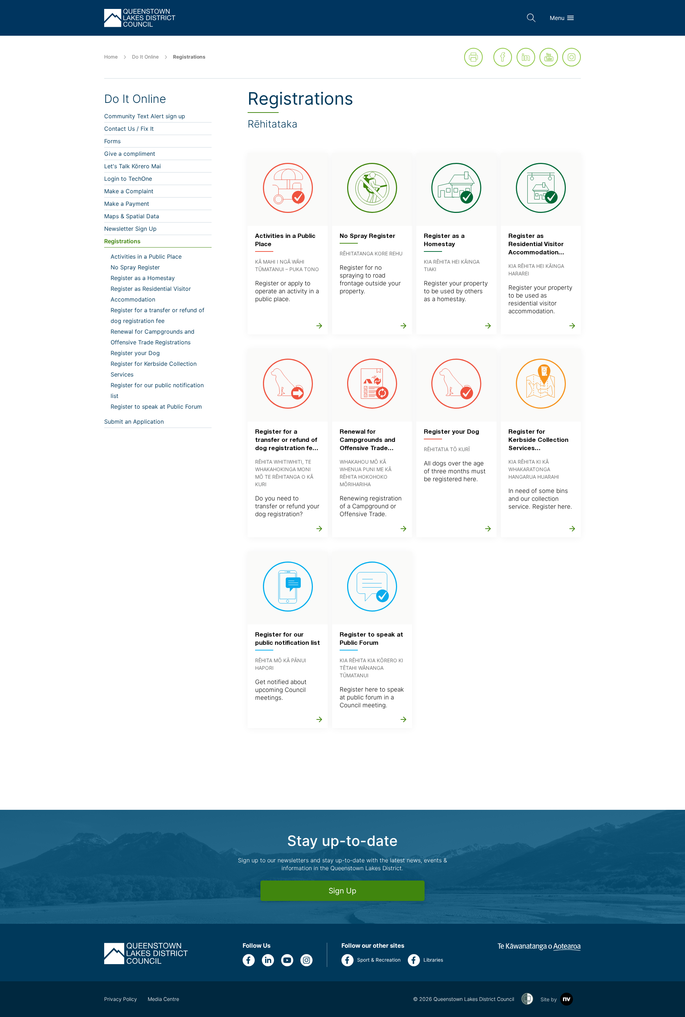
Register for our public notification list (157, 390)
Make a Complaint (128, 191)
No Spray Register (135, 267)
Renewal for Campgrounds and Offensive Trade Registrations (152, 337)
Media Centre (163, 999)
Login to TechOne (128, 178)
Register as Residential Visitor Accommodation (151, 294)
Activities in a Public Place (146, 256)
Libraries (433, 960)
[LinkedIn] (526, 57)
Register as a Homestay (143, 277)
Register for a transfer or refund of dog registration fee (157, 315)
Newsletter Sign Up (130, 228)
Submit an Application (134, 421)
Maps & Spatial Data (131, 216)
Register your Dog (135, 353)
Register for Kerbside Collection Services (154, 369)
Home (111, 57)
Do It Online (145, 57)
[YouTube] (548, 57)
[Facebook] (502, 57)
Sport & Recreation (379, 960)
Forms (112, 141)
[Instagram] (571, 57)
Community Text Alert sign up (144, 116)
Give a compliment (129, 153)
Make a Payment (126, 203)
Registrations (122, 241)
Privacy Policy (120, 999)
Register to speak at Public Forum (156, 406)
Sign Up (342, 890)
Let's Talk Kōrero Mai (132, 166)
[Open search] (531, 18)
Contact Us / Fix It (129, 128)
